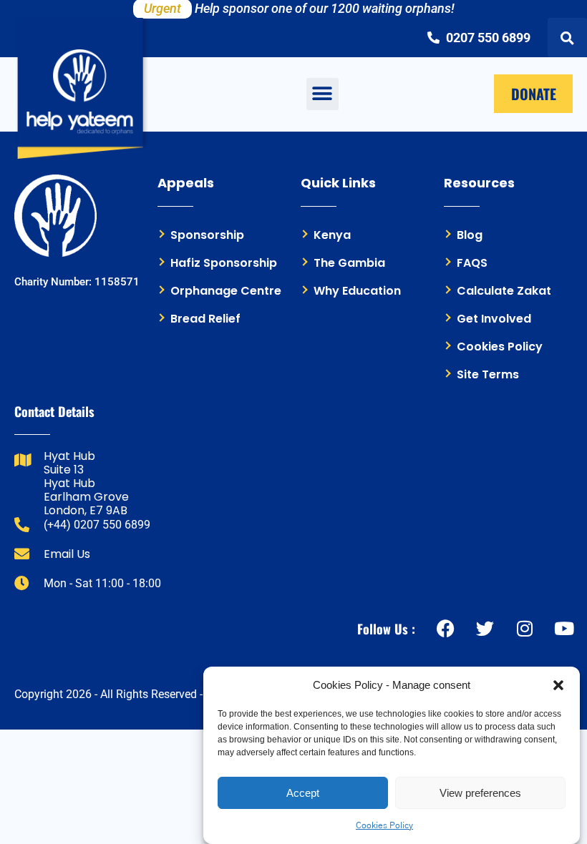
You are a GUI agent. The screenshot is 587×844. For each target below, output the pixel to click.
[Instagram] (524, 628)
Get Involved (494, 318)
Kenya (332, 235)
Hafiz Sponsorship (223, 263)
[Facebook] (446, 628)
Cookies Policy (384, 825)
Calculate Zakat (504, 291)
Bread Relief (205, 318)
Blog (469, 235)
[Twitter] (485, 628)
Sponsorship (207, 235)
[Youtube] (564, 628)
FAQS (472, 263)
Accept (302, 793)
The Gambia (349, 263)
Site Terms (488, 374)
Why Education (357, 291)
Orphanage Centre (225, 291)
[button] (558, 685)
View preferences (480, 793)
